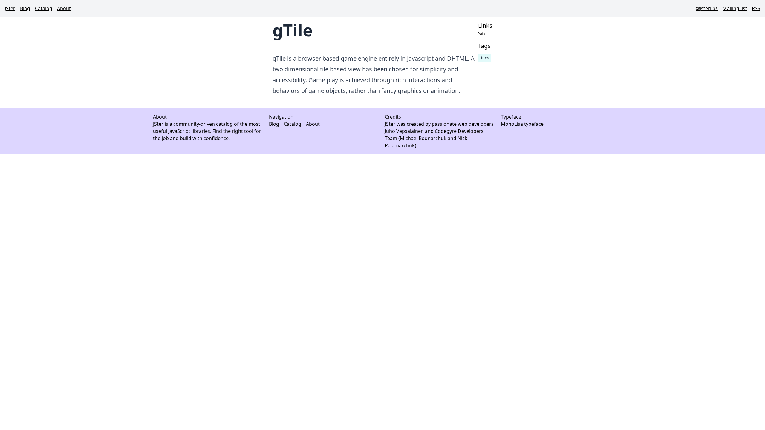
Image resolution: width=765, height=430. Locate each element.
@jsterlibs (707, 8)
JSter (10, 8)
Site (482, 33)
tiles (485, 57)
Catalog (43, 8)
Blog (25, 8)
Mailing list (735, 8)
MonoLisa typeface (522, 124)
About (64, 8)
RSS (756, 8)
